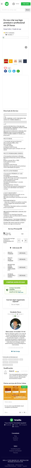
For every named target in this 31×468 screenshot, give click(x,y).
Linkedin (16, 426)
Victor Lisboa (11, 314)
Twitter (16, 425)
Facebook (8, 425)
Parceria (15, 452)
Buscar (28, 10)
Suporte (15, 440)
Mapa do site (10, 464)
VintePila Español (15, 449)
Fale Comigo (16, 351)
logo (21, 359)
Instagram (24, 425)
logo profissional (7, 365)
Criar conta (26, 4)
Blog (15, 436)
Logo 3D (5, 362)
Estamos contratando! (15, 451)
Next (26, 47)
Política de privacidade (10, 466)
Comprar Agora (15, 282)
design (5, 359)
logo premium (13, 362)
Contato (19, 466)
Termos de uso (19, 464)
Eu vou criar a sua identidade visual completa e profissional (14, 406)
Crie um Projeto (15, 304)
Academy (15, 438)
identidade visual (13, 359)
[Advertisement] (15, 91)
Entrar (17, 3)
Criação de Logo (16, 29)
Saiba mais (20, 292)
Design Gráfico (7, 29)
